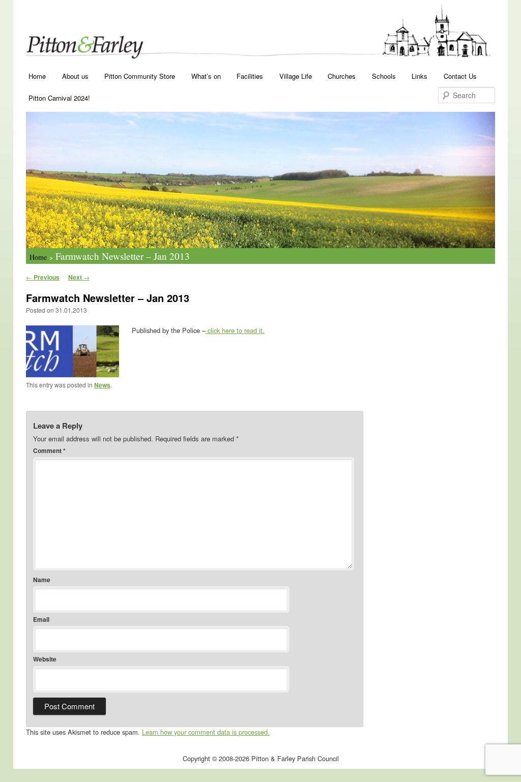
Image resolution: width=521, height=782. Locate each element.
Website (44, 659)
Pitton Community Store (139, 76)
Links (419, 76)
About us (75, 76)
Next (79, 277)
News (102, 384)
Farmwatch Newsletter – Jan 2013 (122, 256)
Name (41, 579)
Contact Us (460, 76)
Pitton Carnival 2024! (59, 98)
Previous (43, 277)
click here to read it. (235, 330)
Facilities (250, 76)
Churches (342, 76)
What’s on (206, 76)
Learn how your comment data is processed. (206, 732)
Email (41, 619)
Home (37, 76)
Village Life (295, 76)
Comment (49, 450)
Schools (384, 76)
